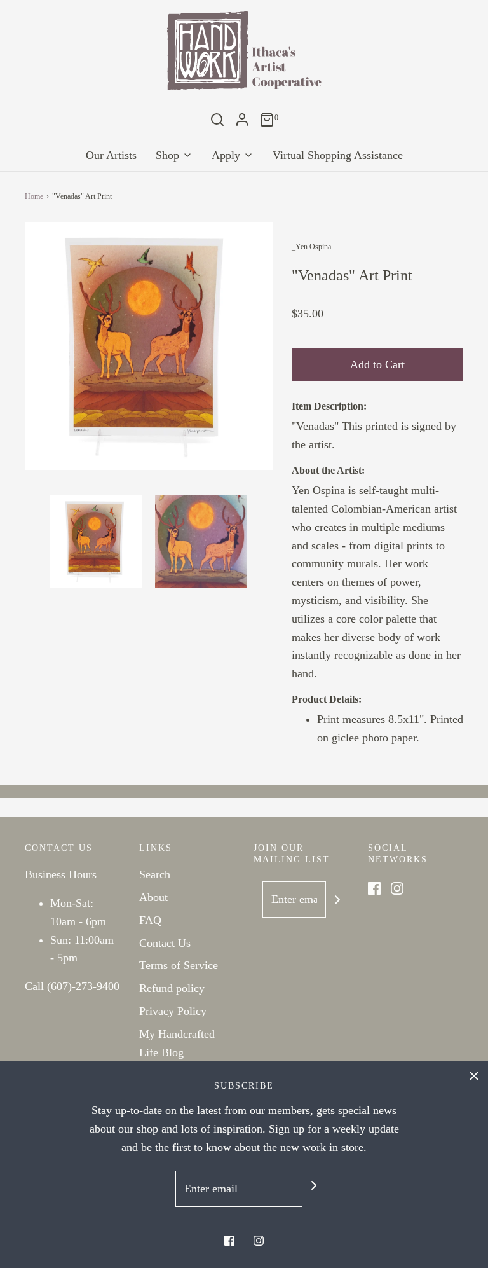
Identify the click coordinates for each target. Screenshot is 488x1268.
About (153, 897)
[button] (96, 541)
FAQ (150, 920)
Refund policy (172, 988)
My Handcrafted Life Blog (177, 1043)
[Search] (217, 119)
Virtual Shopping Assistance (338, 155)
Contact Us (165, 943)
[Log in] (242, 119)
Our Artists (111, 155)
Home (34, 196)
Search (154, 874)
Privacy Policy (173, 1011)
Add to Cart (377, 364)
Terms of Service (178, 965)
